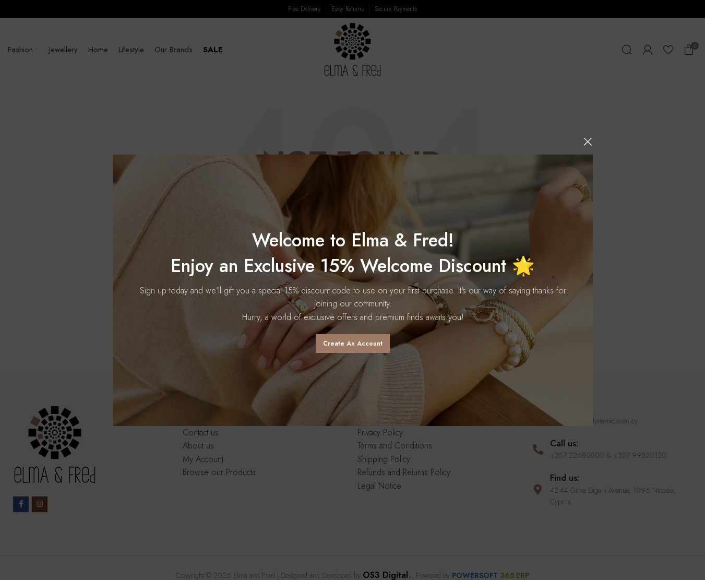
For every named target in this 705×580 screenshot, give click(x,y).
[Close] (588, 141)
